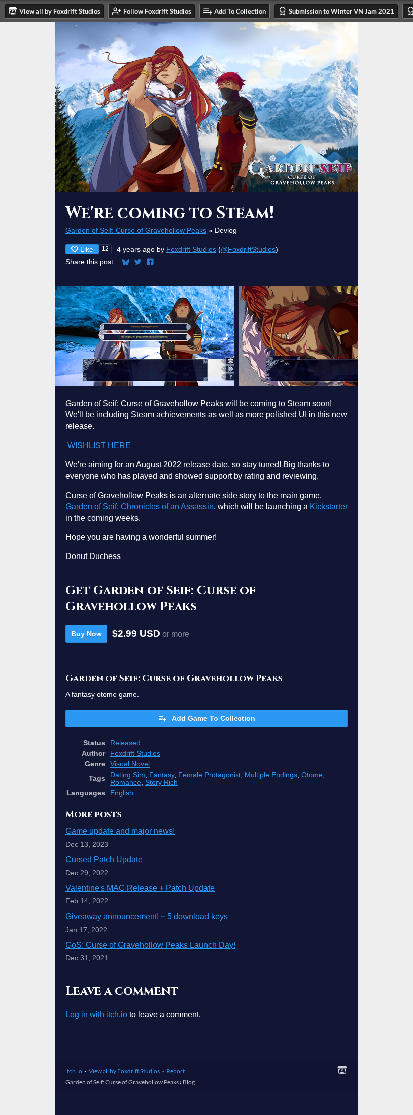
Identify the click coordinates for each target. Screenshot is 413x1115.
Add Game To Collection (213, 718)
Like (86, 249)
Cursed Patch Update (104, 859)
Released (125, 743)
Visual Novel (130, 764)
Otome (312, 775)
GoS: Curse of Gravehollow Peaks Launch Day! (150, 945)
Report (175, 1071)
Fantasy (161, 775)
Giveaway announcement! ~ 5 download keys (146, 916)
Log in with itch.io (96, 1014)
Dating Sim (127, 775)
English (121, 793)
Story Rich (161, 782)
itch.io (73, 1071)
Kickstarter (329, 506)
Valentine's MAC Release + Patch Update (140, 888)
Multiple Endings (271, 775)
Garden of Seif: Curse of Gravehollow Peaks (135, 230)
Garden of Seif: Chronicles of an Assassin (139, 506)
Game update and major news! (120, 831)
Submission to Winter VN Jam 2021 (341, 11)
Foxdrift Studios (191, 249)
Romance (125, 782)
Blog (189, 1082)
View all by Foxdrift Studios (124, 1071)
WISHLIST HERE (99, 445)
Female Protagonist (209, 775)
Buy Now (86, 634)
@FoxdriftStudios (248, 249)
